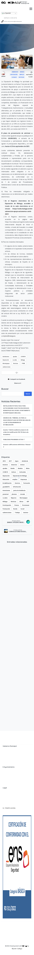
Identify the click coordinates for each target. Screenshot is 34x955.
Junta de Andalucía (19, 490)
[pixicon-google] (20, 927)
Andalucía (25, 461)
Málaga (23, 360)
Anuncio (5, 465)
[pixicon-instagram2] (13, 927)
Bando (13, 468)
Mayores (13, 498)
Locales (15, 360)
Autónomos (6, 356)
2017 (10, 461)
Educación (6, 479)
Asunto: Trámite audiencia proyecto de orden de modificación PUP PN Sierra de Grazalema (15, 432)
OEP (28, 501)
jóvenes (14, 494)
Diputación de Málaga (20, 476)
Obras (21, 501)
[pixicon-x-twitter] (10, 927)
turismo (25, 512)
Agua (16, 461)
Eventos (17, 483)
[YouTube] (9, 3)
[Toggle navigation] (31, 8)
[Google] (5, 3)
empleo (14, 479)
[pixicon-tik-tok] (19, 930)
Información (17, 487)
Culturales (22, 472)
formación (26, 483)
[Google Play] (13, 3)
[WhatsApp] (18, 3)
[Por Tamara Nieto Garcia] (4, 553)
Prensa (16, 505)
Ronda (15, 509)
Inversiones (6, 490)
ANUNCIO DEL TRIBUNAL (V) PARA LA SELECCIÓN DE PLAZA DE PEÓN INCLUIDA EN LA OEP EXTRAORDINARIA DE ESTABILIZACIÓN (16, 623)
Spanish (8, 13)
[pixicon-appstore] (28, 927)
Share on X (17, 383)
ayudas (15, 356)
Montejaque (6, 363)
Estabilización (7, 483)
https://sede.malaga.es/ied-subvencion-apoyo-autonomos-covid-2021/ (19, 211)
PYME (23, 363)
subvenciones (6, 367)
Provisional (25, 505)
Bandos (20, 468)
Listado (22, 494)
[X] (7, 3)
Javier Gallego (17, 949)
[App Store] (15, 3)
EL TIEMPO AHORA (9, 808)
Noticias (15, 363)
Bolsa (27, 468)
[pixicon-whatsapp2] (15, 930)
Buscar (5, 388)
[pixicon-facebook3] (6, 927)
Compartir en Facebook (17, 379)
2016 (4, 461)
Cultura (13, 472)
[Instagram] (11, 3)
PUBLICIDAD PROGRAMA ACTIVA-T (14, 439)
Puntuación (6, 509)
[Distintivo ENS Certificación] (17, 867)
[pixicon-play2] (24, 927)
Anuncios (14, 465)
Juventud (5, 494)
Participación (7, 505)
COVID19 (23, 356)
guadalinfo (6, 487)
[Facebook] (2, 3)
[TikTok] (20, 3)
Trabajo (17, 512)
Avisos (22, 465)
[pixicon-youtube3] (17, 927)
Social (22, 509)
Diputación (6, 360)
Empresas (24, 479)
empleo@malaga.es (9, 336)
